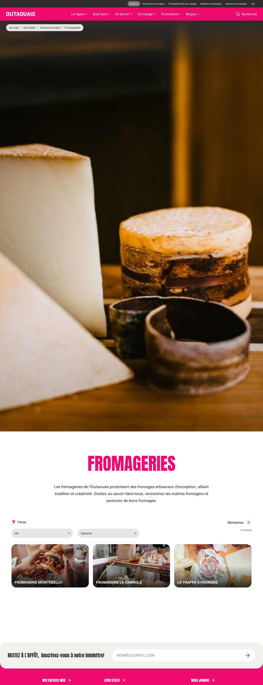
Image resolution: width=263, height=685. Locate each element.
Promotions (169, 14)
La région (78, 14)
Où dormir (122, 14)
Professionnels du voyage (182, 3)
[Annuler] (248, 522)
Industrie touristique (236, 3)
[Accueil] (20, 14)
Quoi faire (100, 14)
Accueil (13, 27)
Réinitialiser (236, 522)
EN (253, 3)
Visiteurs (134, 3)
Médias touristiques (210, 3)
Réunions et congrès (153, 3)
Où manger (145, 14)
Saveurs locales (50, 27)
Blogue (191, 14)
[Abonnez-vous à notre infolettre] (248, 655)
